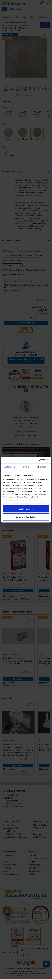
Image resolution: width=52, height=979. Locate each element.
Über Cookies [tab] (42, 467)
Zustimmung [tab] (9, 467)
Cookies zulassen (26, 509)
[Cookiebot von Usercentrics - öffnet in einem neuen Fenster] (38, 460)
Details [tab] (26, 467)
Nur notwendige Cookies (26, 517)
